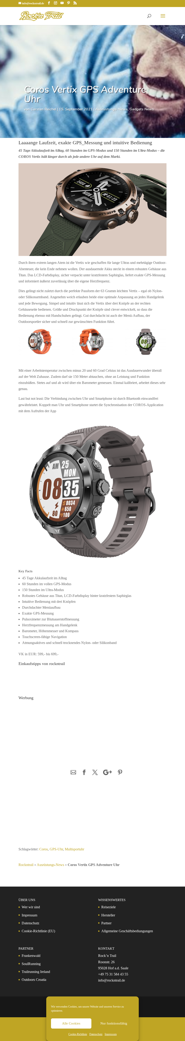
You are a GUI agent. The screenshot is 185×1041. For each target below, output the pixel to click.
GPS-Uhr (56, 849)
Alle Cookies (71, 1023)
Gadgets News (142, 109)
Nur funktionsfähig (113, 1023)
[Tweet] (95, 773)
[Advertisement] (53, 730)
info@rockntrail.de (111, 980)
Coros (43, 849)
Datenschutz (95, 1034)
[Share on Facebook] (84, 773)
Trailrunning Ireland (36, 972)
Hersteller (108, 915)
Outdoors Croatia (34, 980)
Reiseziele (108, 907)
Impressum (111, 1034)
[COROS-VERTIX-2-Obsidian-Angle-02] (145, 342)
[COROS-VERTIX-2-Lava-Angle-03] (39, 342)
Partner (106, 923)
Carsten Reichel (43, 109)
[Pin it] (120, 773)
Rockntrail (25, 865)
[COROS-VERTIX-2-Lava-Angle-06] (92, 342)
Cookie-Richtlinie (77, 1034)
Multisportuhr (74, 849)
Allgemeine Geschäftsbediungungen (127, 931)
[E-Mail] (73, 773)
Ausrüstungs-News (111, 109)
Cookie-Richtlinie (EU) (38, 931)
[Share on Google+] (107, 773)
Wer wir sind (31, 907)
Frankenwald (31, 956)
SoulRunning (31, 964)
